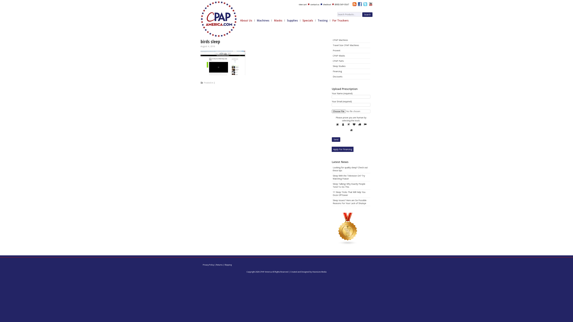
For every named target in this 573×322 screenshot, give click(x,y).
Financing (337, 71)
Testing (323, 20)
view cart (303, 4)
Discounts (337, 76)
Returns (219, 265)
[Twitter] (365, 4)
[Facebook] (360, 4)
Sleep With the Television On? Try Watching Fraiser (349, 177)
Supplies (292, 20)
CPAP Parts (338, 60)
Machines (263, 20)
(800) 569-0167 (342, 4)
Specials (307, 20)
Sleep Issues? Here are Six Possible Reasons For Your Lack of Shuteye (349, 202)
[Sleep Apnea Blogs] (348, 229)
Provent (336, 50)
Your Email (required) (342, 101)
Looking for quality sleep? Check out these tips (350, 169)
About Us (246, 20)
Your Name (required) (342, 93)
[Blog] (354, 4)
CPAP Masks (339, 55)
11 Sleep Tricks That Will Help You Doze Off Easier (349, 193)
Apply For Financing (342, 149)
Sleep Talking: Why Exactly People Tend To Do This (349, 185)
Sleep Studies (339, 66)
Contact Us (314, 4)
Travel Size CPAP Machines (346, 45)
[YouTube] (370, 4)
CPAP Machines (340, 40)
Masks (278, 20)
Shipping (228, 265)
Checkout (327, 4)
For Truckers (340, 20)
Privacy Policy (208, 265)
